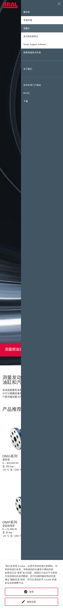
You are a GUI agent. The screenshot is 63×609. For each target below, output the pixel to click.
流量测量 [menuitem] (27, 20)
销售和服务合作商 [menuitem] (32, 52)
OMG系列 (9, 456)
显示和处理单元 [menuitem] (30, 36)
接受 (31, 591)
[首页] (10, 5)
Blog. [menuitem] (26, 93)
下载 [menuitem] (25, 101)
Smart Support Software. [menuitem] (35, 44)
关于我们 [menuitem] (27, 69)
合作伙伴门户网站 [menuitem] (32, 85)
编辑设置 (31, 601)
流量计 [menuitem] (26, 28)
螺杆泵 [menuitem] (26, 12)
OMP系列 (9, 522)
